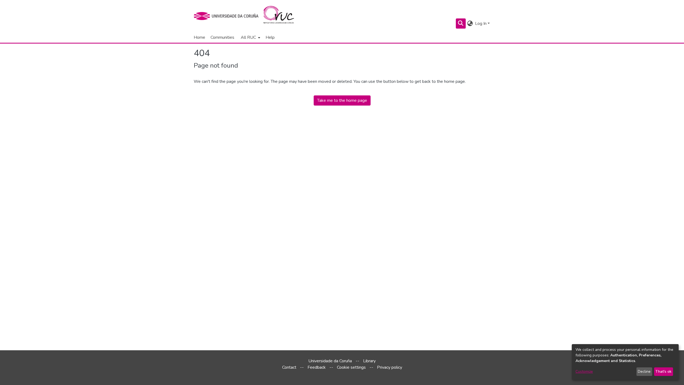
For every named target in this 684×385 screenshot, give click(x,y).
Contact (289, 367)
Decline (644, 371)
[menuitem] (250, 37)
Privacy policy (389, 367)
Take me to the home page (342, 100)
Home (199, 37)
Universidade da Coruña (330, 361)
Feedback (317, 367)
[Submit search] (461, 23)
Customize (584, 371)
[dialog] (625, 362)
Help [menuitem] (270, 37)
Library (369, 361)
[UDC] (228, 16)
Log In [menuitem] (481, 23)
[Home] (282, 16)
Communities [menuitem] (222, 37)
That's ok (663, 371)
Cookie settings (351, 367)
